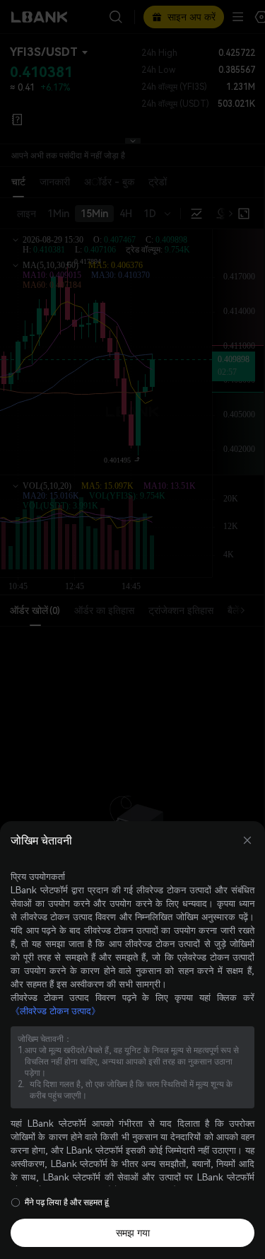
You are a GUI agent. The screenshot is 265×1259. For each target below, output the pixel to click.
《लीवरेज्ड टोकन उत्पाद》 (55, 1011)
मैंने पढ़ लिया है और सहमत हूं (67, 1202)
